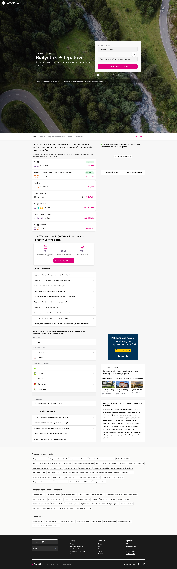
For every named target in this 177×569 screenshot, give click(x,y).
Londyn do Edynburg (124, 521)
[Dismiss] (139, 81)
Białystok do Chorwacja (40, 459)
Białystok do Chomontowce (41, 477)
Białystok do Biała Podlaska (78, 459)
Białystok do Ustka (56, 468)
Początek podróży (105, 45)
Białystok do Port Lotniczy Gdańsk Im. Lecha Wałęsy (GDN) (114, 473)
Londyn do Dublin (38, 526)
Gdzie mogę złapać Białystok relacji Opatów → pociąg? (51, 318)
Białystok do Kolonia (71, 477)
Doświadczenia (74, 549)
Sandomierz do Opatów (114, 495)
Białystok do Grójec (54, 473)
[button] (118, 66)
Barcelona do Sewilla (82, 521)
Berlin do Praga (96, 521)
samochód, (77, 62)
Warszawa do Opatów (69, 495)
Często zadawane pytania (56, 137)
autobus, (67, 62)
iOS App (130, 544)
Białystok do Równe (61, 482)
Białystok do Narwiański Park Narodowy (101, 459)
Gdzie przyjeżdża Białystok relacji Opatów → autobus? (51, 417)
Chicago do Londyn (109, 521)
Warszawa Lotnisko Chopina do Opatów (77, 499)
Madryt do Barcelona (52, 526)
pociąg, (59, 62)
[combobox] (117, 49)
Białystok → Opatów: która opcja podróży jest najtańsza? (52, 275)
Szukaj (34, 137)
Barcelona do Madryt (67, 521)
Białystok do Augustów (136, 463)
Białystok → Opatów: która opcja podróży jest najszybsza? (52, 280)
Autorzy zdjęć (130, 551)
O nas (100, 544)
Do (99, 55)
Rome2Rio (106, 409)
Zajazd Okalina (136, 390)
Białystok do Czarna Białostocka (83, 463)
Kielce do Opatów (38, 495)
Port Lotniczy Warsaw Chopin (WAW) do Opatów (75, 508)
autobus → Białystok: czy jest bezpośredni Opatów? (50, 286)
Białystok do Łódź (101, 463)
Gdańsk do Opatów (57, 504)
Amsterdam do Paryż (52, 521)
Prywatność (127, 564)
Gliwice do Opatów (72, 504)
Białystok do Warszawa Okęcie (90, 477)
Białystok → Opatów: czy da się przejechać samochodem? (52, 428)
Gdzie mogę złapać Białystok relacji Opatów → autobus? (52, 313)
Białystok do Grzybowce (70, 473)
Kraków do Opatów (98, 495)
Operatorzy (79, 137)
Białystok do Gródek (122, 459)
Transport (42, 137)
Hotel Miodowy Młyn (122, 390)
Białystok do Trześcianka (40, 468)
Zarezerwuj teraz (123, 350)
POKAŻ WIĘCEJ (65, 394)
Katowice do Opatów (53, 495)
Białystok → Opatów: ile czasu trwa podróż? (48, 307)
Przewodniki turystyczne (77, 551)
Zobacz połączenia (62, 261)
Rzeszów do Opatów (39, 499)
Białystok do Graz (99, 482)
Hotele (72, 544)
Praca (100, 549)
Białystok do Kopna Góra (101, 468)
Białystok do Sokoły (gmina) (118, 463)
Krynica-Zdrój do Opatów (41, 504)
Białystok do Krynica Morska (59, 459)
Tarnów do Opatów (127, 504)
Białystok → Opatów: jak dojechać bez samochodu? (50, 302)
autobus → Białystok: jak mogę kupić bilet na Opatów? (51, 439)
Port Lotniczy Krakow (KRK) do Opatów (45, 508)
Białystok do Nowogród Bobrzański (81, 482)
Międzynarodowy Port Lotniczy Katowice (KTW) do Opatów (99, 504)
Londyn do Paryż (38, 521)
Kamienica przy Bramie (108, 390)
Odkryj (139, 136)
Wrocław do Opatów (130, 495)
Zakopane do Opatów (55, 499)
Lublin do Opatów (84, 495)
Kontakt (100, 554)
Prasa (99, 546)
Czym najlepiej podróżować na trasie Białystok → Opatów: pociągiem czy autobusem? (61, 324)
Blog (71, 554)
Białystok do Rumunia (87, 473)
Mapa (70, 137)
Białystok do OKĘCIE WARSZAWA (112, 477)
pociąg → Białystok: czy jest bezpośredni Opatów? (50, 291)
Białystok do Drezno (39, 473)
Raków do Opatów (123, 499)
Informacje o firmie (66, 564)
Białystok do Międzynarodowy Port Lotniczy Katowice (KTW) (52, 463)
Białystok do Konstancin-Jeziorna (122, 468)
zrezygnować (79, 81)
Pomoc (100, 551)
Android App (132, 547)
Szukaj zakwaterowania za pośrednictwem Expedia (116, 75)
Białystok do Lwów (85, 468)
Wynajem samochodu (76, 546)
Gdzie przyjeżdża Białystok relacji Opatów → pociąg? (51, 423)
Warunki (134, 564)
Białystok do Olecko (70, 468)
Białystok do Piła (58, 477)
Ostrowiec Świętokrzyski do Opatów (103, 499)
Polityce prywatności (101, 81)
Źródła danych (130, 553)
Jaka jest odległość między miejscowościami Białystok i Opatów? (54, 296)
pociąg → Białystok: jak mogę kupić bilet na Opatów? (50, 434)
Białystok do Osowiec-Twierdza (43, 482)
